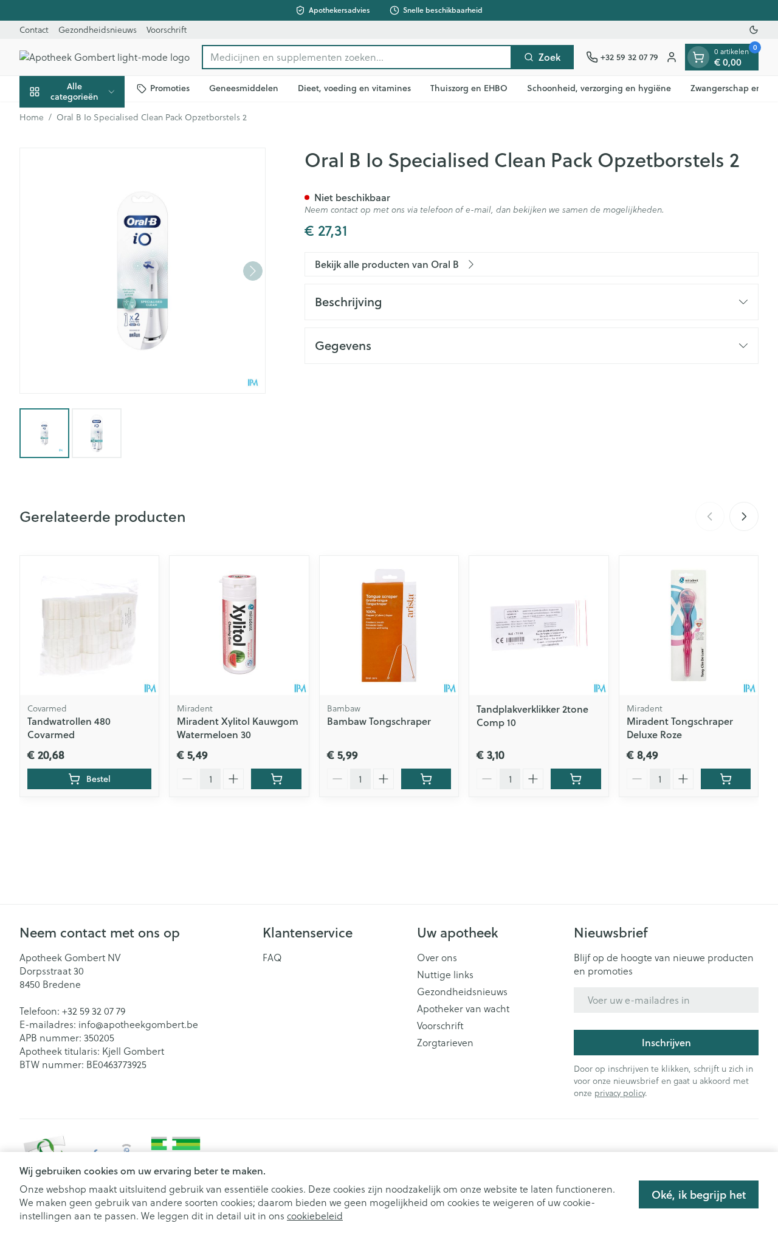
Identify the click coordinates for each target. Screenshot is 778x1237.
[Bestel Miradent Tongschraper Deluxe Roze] (726, 779)
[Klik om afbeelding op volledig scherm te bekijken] (142, 270)
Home (31, 117)
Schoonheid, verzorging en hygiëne (599, 88)
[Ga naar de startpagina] (104, 57)
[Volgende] (253, 271)
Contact (34, 30)
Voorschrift (166, 30)
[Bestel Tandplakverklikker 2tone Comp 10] (576, 779)
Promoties (170, 88)
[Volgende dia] (744, 516)
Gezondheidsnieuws (97, 30)
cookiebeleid (315, 1215)
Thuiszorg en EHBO (469, 88)
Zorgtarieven (445, 1042)
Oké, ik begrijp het (699, 1194)
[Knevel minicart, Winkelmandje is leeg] (698, 57)
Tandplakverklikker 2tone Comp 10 (532, 715)
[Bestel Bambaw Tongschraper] (426, 779)
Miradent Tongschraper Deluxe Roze (680, 727)
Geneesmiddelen (243, 88)
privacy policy (619, 1093)
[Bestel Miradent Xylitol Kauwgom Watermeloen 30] (276, 779)
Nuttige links (445, 974)
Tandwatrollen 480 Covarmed (69, 727)
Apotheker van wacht (463, 1008)
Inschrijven (666, 1042)
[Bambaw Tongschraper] (389, 625)
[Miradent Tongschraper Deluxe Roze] (688, 625)
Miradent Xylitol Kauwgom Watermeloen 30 (237, 727)
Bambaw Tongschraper (379, 721)
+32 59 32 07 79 (93, 1011)
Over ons (437, 957)
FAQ (272, 957)
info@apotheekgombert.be (138, 1024)
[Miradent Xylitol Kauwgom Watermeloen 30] (239, 625)
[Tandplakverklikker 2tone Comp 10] (538, 625)
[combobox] (357, 57)
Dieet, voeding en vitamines (354, 88)
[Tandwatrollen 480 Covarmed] (89, 625)
